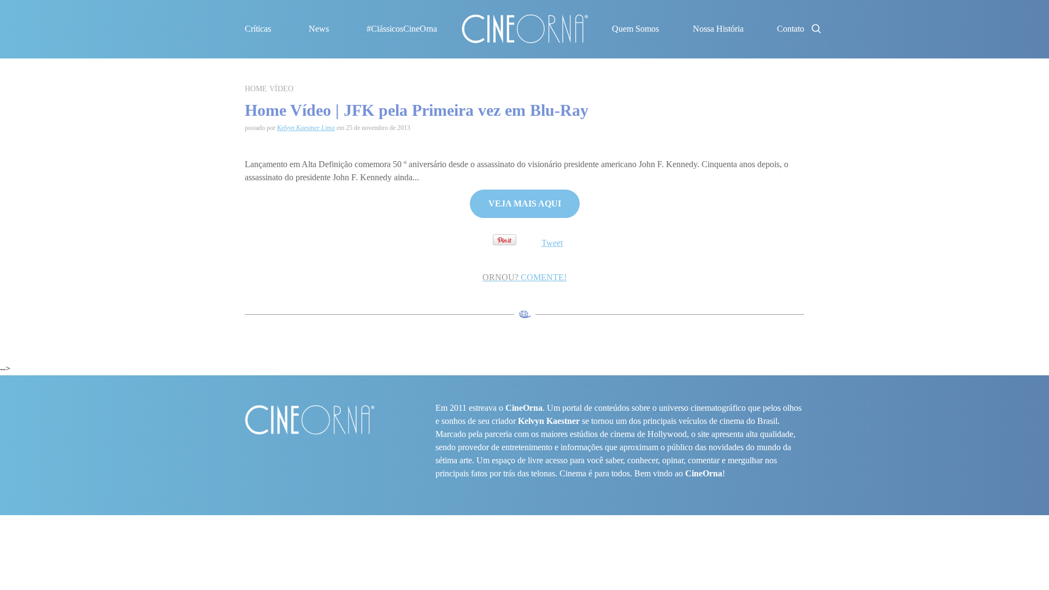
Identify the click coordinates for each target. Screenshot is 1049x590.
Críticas (258, 28)
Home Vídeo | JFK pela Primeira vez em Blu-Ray (416, 110)
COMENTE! (524, 277)
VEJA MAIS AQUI (524, 203)
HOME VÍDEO (269, 89)
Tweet (552, 242)
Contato (790, 28)
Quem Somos (635, 28)
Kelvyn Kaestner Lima (306, 128)
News (319, 28)
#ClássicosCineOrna (402, 28)
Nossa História (718, 28)
